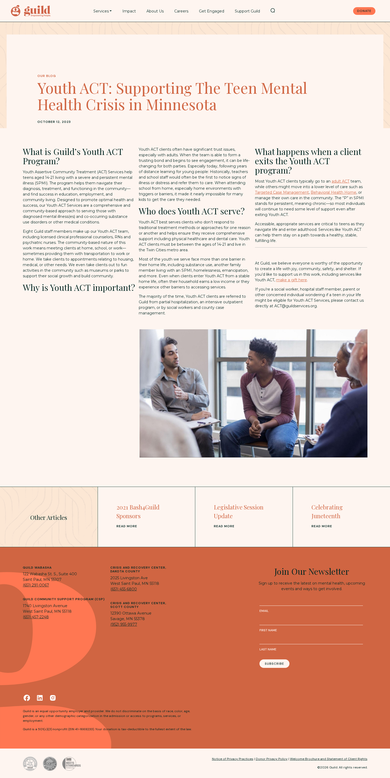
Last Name (267, 649)
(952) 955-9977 (123, 624)
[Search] (273, 10)
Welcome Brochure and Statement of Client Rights (328, 759)
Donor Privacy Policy (272, 759)
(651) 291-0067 (36, 585)
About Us (155, 11)
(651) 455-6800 (123, 589)
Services (101, 11)
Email (263, 611)
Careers (181, 11)
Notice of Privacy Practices (232, 759)
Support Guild (247, 11)
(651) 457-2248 (36, 617)
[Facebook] (27, 698)
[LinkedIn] (40, 698)
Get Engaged (211, 11)
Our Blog (46, 76)
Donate (364, 11)
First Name (268, 630)
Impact (129, 11)
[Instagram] (53, 698)
